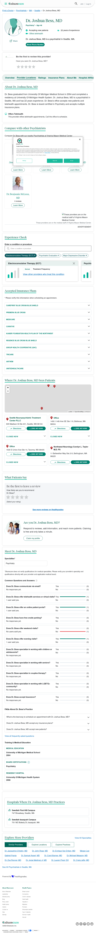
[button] (36, 580)
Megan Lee (84, 850)
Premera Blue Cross (15, 312)
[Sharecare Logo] (16, 3)
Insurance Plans (56, 77)
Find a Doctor (8, 10)
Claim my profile (33, 538)
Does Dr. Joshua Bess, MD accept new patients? (26, 729)
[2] (22, 66)
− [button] (8, 391)
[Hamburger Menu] (6, 3)
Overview (10, 77)
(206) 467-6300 (37, 428)
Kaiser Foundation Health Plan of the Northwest (29, 333)
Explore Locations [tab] (39, 844)
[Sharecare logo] (28, 922)
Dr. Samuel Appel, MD (30, 855)
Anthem (9, 361)
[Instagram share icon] (81, 924)
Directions (17, 428)
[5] (34, 66)
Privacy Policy (47, 152)
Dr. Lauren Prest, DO (60, 860)
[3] (26, 66)
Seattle (37, 10)
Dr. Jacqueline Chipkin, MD (16, 850)
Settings (24, 160)
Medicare (10, 319)
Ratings (42, 77)
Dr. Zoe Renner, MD (13, 860)
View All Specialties (83, 837)
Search (76, 3)
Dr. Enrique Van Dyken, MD (63, 850)
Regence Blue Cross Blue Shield (21, 340)
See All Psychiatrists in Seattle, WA (17, 867)
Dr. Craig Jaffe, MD (81, 860)
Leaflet (70, 412)
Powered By (6, 876)
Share (15, 41)
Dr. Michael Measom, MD (77, 855)
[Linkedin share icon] (84, 924)
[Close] (79, 139)
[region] (48, 151)
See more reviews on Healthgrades (48, 509)
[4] (30, 66)
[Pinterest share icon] (92, 924)
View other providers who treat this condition (43, 274)
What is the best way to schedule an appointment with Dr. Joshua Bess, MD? (38, 716)
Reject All (55, 160)
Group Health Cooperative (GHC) (21, 347)
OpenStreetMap (79, 412)
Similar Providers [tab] (16, 844)
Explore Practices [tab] (63, 844)
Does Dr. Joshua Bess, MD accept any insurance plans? (29, 723)
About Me (71, 77)
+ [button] (8, 387)
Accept (71, 160)
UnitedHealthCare (14, 368)
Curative (10, 326)
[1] (18, 66)
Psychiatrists (21, 10)
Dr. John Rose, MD (40, 850)
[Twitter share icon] (88, 924)
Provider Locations (26, 77)
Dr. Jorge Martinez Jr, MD (36, 860)
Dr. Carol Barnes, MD (53, 855)
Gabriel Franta (11, 855)
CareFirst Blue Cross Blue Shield (22, 305)
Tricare (9, 354)
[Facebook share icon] (77, 924)
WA (30, 10)
